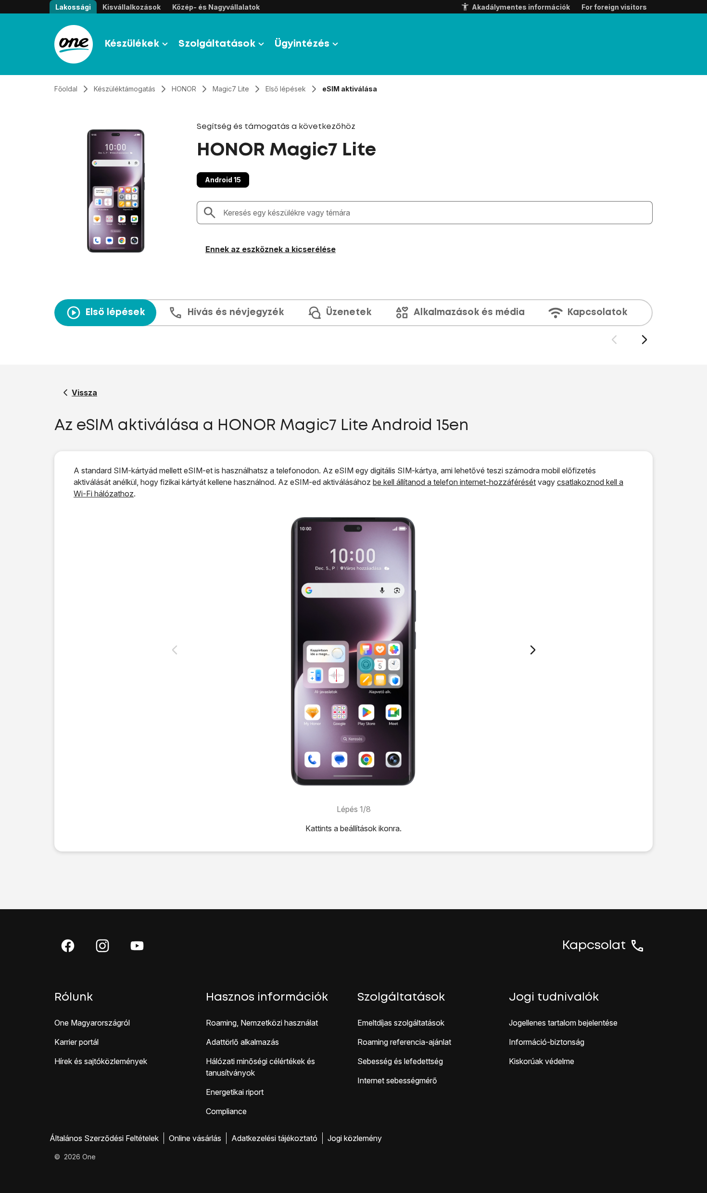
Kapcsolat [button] (594, 946)
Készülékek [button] (131, 44)
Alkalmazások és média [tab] (469, 312)
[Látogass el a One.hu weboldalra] (73, 44)
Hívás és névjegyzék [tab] (235, 312)
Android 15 (223, 180)
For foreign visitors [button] (614, 7)
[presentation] (353, 322)
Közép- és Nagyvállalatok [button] (216, 7)
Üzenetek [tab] (348, 312)
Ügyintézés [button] (302, 44)
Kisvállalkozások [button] (131, 7)
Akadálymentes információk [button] (521, 7)
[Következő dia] (644, 339)
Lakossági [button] (73, 7)
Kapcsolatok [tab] (597, 312)
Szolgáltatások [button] (216, 44)
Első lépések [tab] (115, 312)
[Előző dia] (614, 339)
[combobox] (434, 213)
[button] (67, 945)
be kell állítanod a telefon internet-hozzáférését (454, 482)
